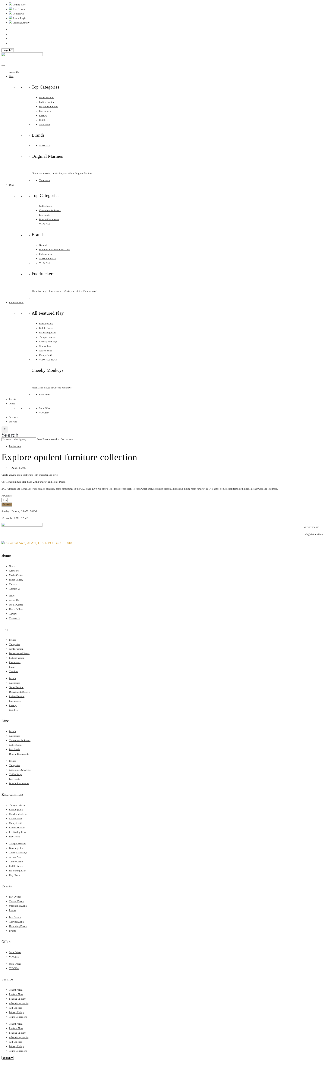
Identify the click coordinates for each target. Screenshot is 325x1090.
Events (12, 399)
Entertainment (16, 302)
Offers (12, 403)
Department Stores (48, 106)
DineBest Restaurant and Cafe (54, 249)
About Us (14, 71)
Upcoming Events (18, 905)
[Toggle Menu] (3, 65)
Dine (11, 184)
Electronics (45, 111)
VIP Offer (44, 412)
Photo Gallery (16, 579)
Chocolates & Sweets (50, 210)
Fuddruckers (45, 254)
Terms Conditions (18, 1016)
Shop (11, 76)
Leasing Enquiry (17, 998)
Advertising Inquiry (19, 1003)
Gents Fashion (46, 97)
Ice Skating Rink (47, 332)
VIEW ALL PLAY (48, 359)
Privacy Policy (16, 1012)
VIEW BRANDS (47, 258)
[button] (10, 431)
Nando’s (43, 245)
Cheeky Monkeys (48, 341)
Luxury (43, 115)
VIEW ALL (44, 145)
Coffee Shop (45, 205)
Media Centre (16, 575)
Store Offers (15, 952)
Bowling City (46, 323)
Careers (13, 584)
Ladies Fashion (47, 102)
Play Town (14, 836)
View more (44, 124)
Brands (12, 639)
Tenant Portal (16, 989)
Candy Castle (46, 355)
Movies (13, 421)
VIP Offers (14, 956)
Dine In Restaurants (49, 219)
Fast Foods (44, 214)
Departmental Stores (19, 653)
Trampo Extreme (47, 337)
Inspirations (15, 446)
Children (43, 120)
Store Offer (44, 408)
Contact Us (14, 588)
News (11, 566)
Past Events (15, 896)
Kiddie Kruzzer (47, 328)
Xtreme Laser (45, 346)
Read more (44, 394)
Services (13, 417)
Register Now (16, 994)
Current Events (16, 901)
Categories (14, 644)
